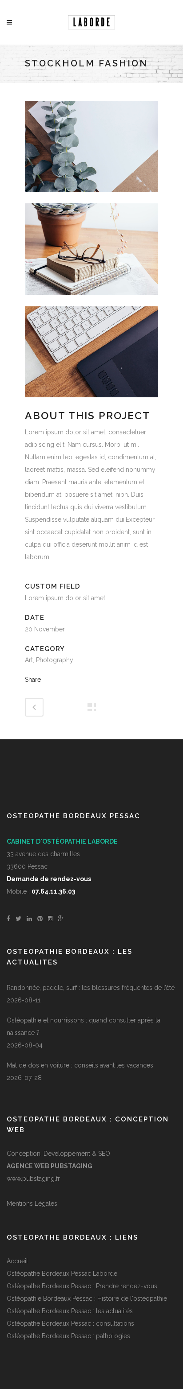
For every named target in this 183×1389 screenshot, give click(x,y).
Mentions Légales (32, 1203)
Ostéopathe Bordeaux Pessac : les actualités (70, 1311)
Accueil (17, 1261)
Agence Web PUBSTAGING (49, 1166)
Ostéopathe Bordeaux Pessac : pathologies (68, 1336)
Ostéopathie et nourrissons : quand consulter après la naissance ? (83, 1026)
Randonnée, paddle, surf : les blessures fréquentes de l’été (91, 987)
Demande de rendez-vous (49, 878)
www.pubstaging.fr (33, 1178)
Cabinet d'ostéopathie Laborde (62, 841)
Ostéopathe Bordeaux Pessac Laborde (62, 1273)
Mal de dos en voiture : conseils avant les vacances (80, 1065)
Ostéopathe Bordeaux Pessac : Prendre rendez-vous (82, 1286)
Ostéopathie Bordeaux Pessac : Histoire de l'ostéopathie (87, 1298)
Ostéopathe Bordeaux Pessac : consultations (70, 1323)
